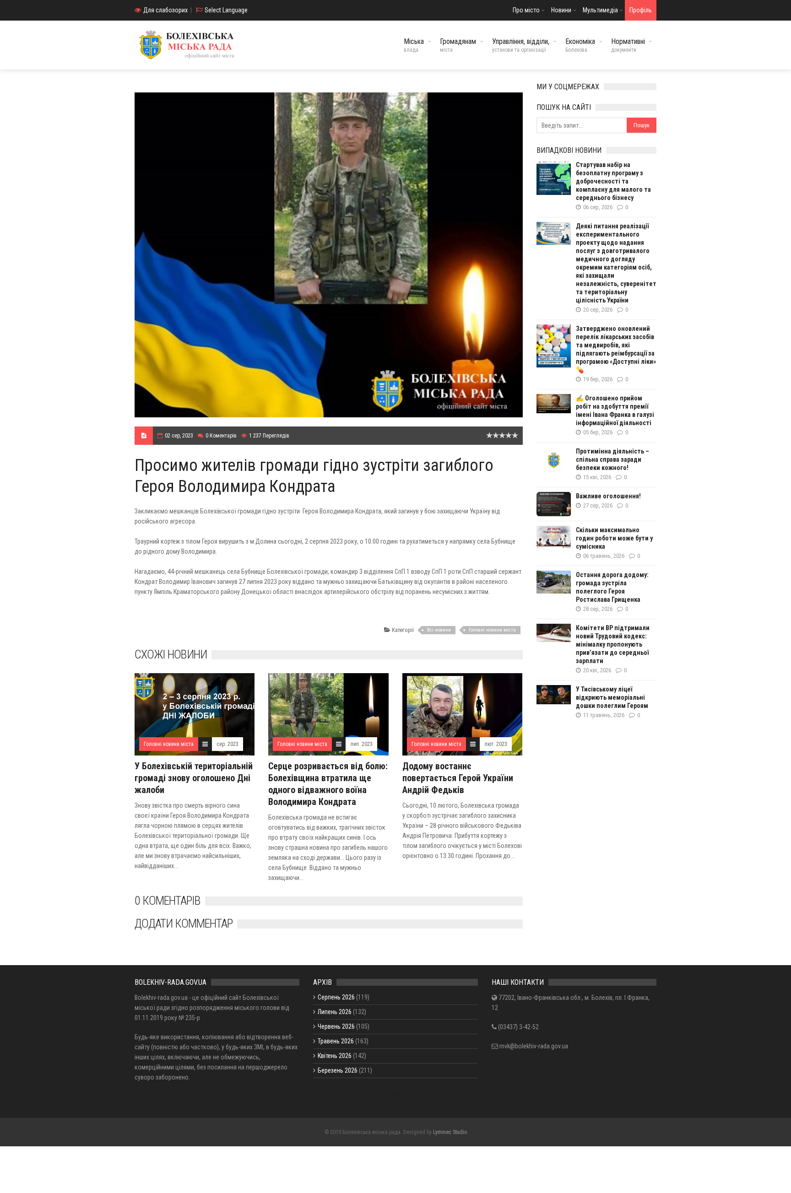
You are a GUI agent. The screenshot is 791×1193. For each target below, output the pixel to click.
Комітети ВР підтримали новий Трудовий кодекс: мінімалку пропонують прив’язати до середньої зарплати (613, 644)
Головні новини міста (492, 630)
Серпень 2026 (336, 997)
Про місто (526, 10)
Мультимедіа (600, 10)
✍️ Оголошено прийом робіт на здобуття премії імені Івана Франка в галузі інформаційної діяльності (615, 410)
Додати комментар (184, 923)
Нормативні (628, 45)
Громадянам (458, 45)
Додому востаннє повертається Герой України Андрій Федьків (457, 778)
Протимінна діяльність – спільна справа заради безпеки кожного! (612, 459)
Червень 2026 (336, 1026)
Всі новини (439, 630)
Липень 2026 (335, 1011)
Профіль (640, 10)
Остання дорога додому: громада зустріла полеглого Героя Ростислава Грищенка (612, 587)
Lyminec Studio (450, 1132)
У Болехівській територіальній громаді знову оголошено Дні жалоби (194, 778)
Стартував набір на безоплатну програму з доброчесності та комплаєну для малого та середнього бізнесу (613, 181)
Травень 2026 (336, 1041)
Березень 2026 (338, 1070)
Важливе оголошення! (608, 496)
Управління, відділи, (520, 45)
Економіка (580, 45)
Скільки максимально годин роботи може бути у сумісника (614, 538)
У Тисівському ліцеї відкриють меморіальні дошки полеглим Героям (612, 697)
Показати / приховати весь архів (357, 1094)
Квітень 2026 (335, 1055)
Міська (414, 45)
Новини (561, 10)
